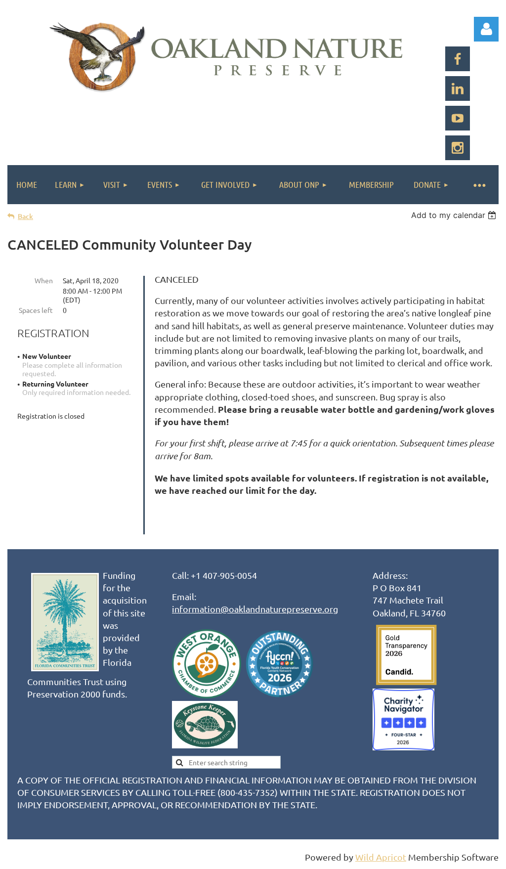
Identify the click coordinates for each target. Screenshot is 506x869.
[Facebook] (457, 58)
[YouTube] (457, 118)
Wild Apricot (380, 857)
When (44, 280)
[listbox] (455, 215)
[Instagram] (457, 147)
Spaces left (36, 309)
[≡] (479, 184)
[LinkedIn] (457, 88)
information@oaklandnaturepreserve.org (255, 609)
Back (25, 216)
